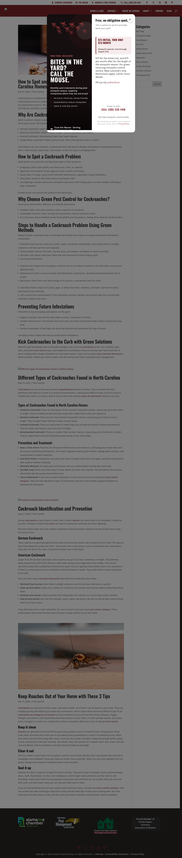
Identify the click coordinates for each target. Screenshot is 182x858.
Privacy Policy (123, 124)
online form (113, 82)
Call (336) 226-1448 (113, 109)
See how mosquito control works (113, 117)
